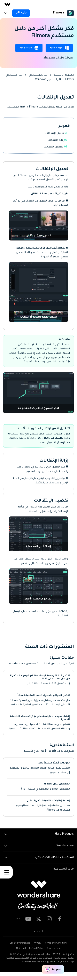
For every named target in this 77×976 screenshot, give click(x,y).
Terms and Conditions (56, 943)
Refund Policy (36, 948)
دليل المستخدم (38, 75)
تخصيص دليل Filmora (57, 784)
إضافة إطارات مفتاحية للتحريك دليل (48, 801)
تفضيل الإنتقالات (54, 147)
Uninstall (21, 948)
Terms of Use (54, 948)
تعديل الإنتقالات (54, 133)
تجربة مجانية (56, 48)
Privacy (37, 943)
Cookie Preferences (20, 943)
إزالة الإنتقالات (55, 140)
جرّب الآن (21, 12)
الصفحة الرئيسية (64, 75)
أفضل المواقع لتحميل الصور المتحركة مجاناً (43, 695)
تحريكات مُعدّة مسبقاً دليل (54, 763)
